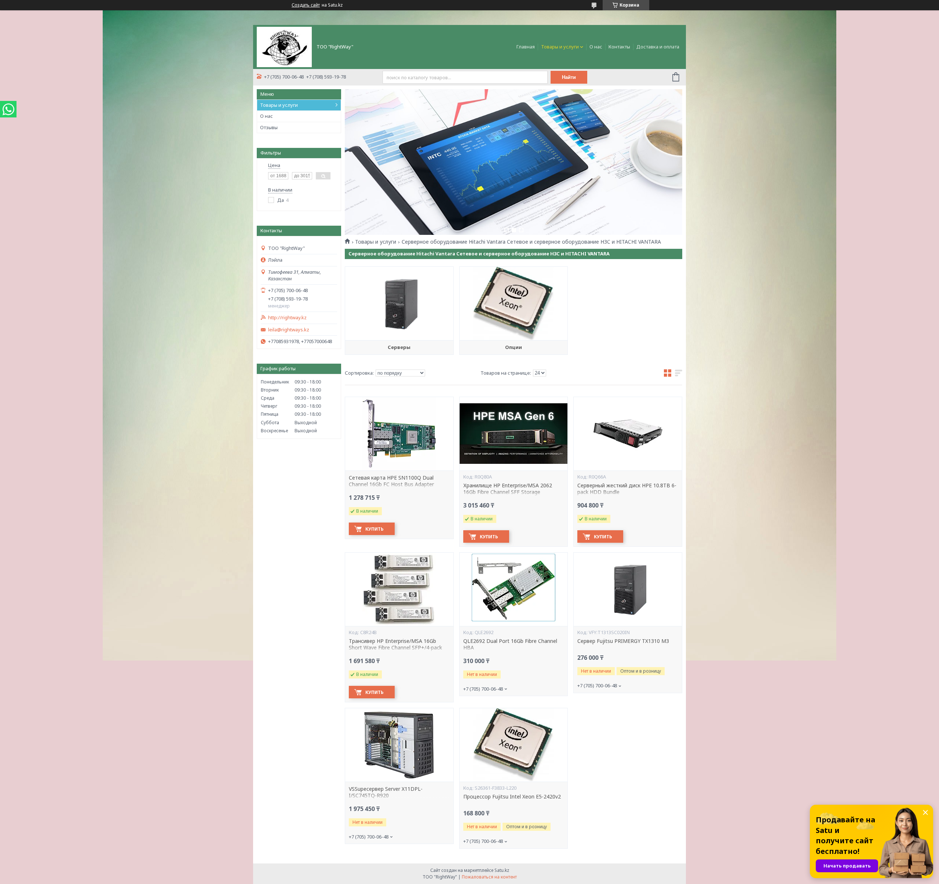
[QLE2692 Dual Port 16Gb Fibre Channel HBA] (513, 589)
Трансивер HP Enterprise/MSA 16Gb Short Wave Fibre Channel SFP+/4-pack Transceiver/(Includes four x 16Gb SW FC (397, 648)
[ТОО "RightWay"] (284, 46)
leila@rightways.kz (288, 330)
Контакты (619, 46)
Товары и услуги (560, 46)
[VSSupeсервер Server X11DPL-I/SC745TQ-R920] (399, 745)
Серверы (399, 347)
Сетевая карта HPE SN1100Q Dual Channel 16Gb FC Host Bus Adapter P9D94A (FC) (391, 484)
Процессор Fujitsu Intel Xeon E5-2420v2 (512, 796)
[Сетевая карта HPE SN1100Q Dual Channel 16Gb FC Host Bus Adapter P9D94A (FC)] (399, 433)
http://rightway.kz (287, 317)
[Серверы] (399, 303)
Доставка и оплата (657, 46)
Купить (374, 529)
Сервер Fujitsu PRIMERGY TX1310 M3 (623, 641)
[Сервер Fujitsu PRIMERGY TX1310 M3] (628, 589)
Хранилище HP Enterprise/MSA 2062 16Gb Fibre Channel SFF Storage (507, 489)
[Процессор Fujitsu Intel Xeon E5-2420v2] (513, 745)
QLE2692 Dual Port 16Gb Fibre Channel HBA (510, 644)
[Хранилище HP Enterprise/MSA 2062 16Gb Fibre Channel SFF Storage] (513, 433)
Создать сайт (306, 5)
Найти (569, 77)
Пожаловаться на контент (489, 877)
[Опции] (513, 303)
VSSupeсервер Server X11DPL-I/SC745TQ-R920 (386, 792)
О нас (595, 46)
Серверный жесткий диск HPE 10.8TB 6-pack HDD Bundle (626, 489)
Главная (525, 46)
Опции (513, 347)
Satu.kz (501, 870)
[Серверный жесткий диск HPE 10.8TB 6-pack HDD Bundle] (628, 433)
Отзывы (269, 127)
